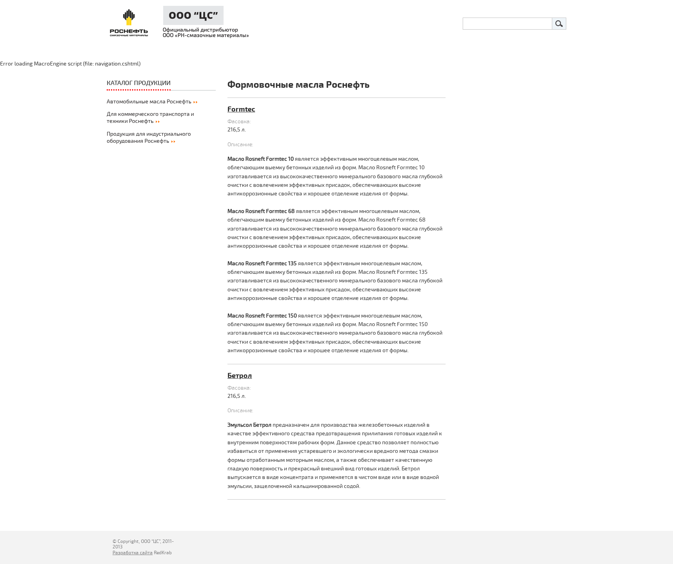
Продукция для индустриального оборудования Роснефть (149, 137)
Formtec (241, 109)
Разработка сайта (133, 553)
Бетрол (239, 375)
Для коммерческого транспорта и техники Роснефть (150, 117)
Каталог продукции (139, 83)
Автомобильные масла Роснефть (149, 101)
